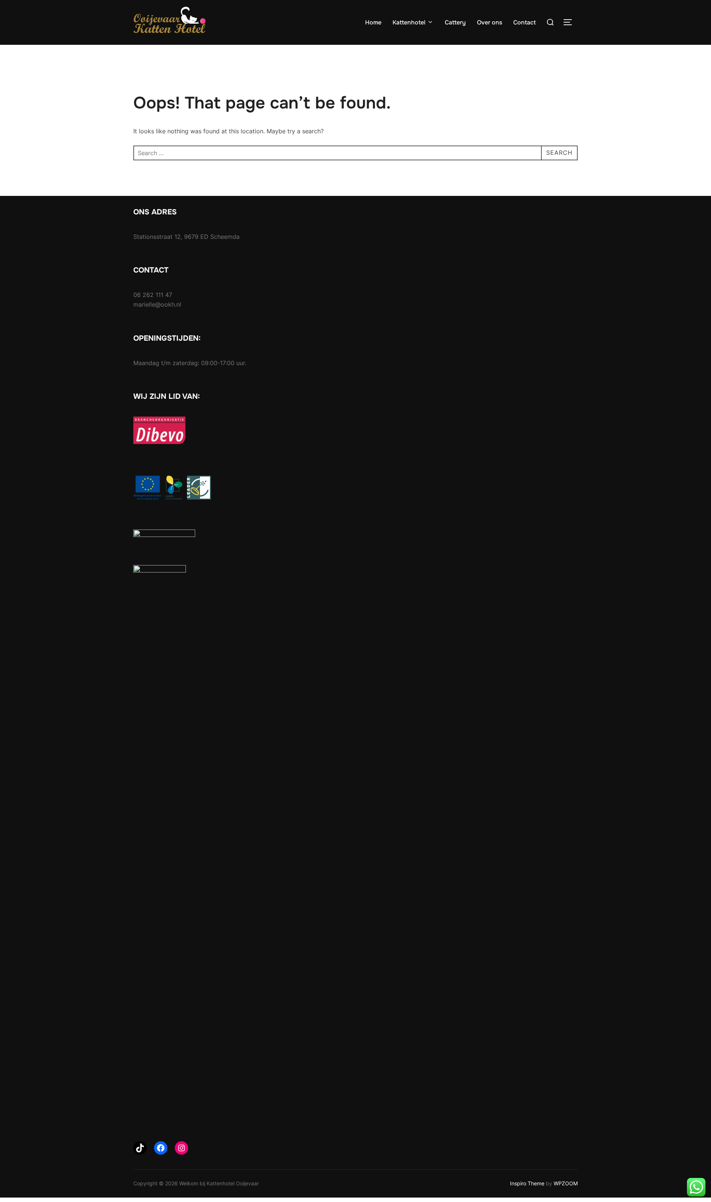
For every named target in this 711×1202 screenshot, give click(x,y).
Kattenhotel (409, 22)
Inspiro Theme (527, 1183)
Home (373, 22)
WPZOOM (566, 1183)
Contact (524, 22)
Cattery (455, 22)
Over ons (489, 22)
